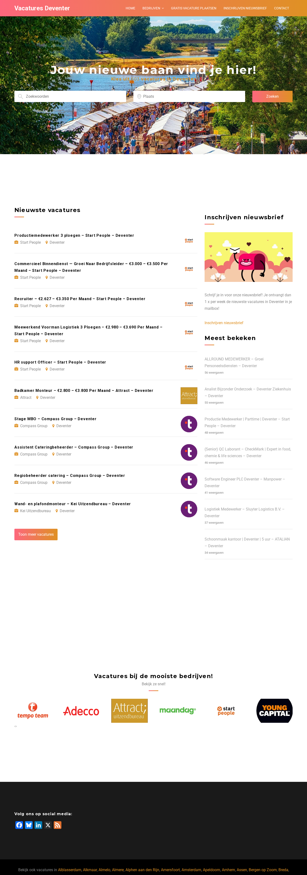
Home (130, 8)
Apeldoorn (211, 870)
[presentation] (15, 726)
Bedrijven (151, 8)
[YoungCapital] (226, 711)
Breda (283, 870)
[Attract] (81, 711)
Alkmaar (90, 870)
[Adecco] (32, 710)
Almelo (104, 870)
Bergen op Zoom (263, 870)
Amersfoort (170, 870)
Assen (242, 870)
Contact (281, 8)
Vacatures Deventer (42, 8)
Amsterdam (191, 870)
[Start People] (177, 711)
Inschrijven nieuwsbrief (245, 8)
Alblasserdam (69, 870)
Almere (118, 870)
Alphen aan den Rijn (142, 870)
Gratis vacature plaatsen (193, 8)
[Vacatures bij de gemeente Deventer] (274, 711)
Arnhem (228, 870)
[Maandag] (129, 711)
